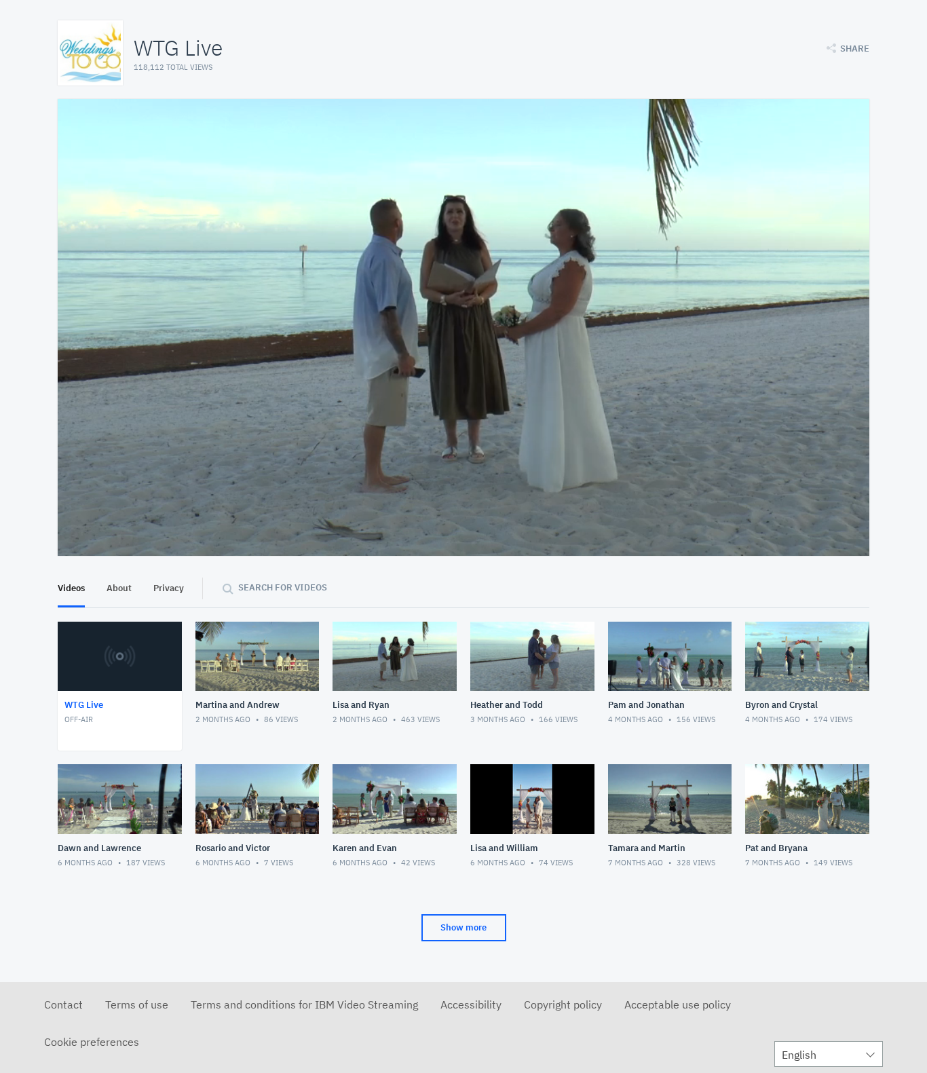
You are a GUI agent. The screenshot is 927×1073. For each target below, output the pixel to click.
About (119, 588)
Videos (71, 588)
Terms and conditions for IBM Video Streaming (304, 1004)
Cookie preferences (91, 1042)
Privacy (168, 588)
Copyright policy (563, 1004)
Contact (63, 1004)
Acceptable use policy (677, 1004)
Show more (463, 927)
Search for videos (282, 587)
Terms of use (136, 1004)
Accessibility (471, 1004)
